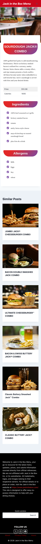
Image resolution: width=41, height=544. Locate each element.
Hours (33, 535)
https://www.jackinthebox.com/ (25, 487)
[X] (16, 531)
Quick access (20, 511)
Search (33, 515)
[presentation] (20, 215)
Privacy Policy (20, 535)
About (7, 535)
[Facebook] (25, 531)
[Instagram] (20, 531)
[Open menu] (37, 3)
